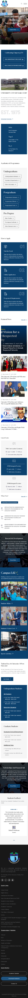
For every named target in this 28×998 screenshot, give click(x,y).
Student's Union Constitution (8, 904)
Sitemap (3, 953)
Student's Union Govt (8, 628)
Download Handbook (14, 978)
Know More (13, 560)
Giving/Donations (5, 958)
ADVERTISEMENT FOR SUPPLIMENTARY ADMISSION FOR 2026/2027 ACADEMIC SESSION (15, 526)
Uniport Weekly (5, 909)
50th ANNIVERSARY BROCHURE (13, 59)
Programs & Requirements (12, 298)
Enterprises (4, 961)
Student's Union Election (7, 901)
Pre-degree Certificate (10, 222)
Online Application (10, 274)
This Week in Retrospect (7, 912)
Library (3, 915)
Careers (3, 964)
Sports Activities (6, 654)
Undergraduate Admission (11, 176)
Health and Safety (5, 943)
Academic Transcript (6, 906)
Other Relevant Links (10, 226)
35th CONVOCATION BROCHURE (13, 65)
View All (23, 320)
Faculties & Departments (11, 180)
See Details (6, 679)
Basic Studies (8, 218)
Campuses (3, 956)
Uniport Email (4, 890)
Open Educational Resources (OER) (10, 898)
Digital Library (4, 893)
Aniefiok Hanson (9, 343)
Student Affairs (6, 603)
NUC (2, 937)
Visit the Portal (8, 251)
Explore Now (13, 29)
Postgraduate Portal (10, 205)
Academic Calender (14, 973)
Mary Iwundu (6, 374)
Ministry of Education (6, 940)
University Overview (6, 119)
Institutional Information (7, 895)
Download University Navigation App (10, 926)
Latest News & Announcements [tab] (9, 502)
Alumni (3, 950)
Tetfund (3, 935)
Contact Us (14, 983)
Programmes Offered (10, 201)
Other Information (9, 184)
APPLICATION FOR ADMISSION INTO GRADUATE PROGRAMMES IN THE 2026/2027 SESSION (14, 509)
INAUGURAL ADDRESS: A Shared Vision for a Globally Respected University (13, 348)
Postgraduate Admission (11, 197)
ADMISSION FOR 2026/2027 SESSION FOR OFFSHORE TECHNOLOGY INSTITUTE (14, 517)
